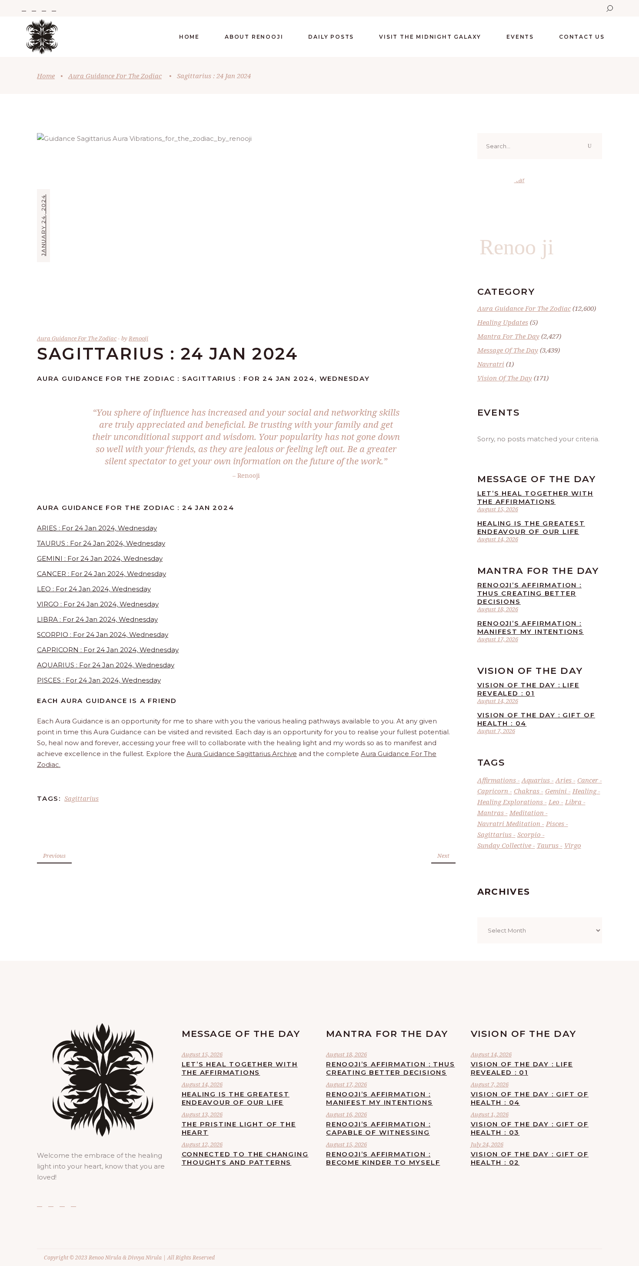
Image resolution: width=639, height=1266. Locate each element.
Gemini (556, 790)
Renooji (138, 338)
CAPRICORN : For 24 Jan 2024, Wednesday (108, 650)
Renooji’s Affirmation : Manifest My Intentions (530, 627)
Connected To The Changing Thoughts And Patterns (245, 1158)
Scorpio (529, 834)
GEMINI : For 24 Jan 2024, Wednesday (100, 558)
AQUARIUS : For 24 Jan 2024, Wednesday (105, 665)
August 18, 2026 (497, 609)
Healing (584, 790)
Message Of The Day (507, 350)
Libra (573, 801)
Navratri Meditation (508, 823)
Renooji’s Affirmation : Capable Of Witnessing (378, 1128)
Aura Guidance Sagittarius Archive (241, 754)
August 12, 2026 (202, 1144)
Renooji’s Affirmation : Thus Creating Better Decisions (529, 593)
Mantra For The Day (508, 336)
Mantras (490, 812)
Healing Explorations (510, 801)
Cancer (587, 780)
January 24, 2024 (43, 225)
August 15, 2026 (497, 509)
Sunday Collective (504, 845)
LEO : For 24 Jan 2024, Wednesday (94, 589)
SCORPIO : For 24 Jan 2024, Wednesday (102, 634)
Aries (564, 780)
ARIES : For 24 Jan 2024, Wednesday (97, 528)
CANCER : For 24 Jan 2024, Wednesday (101, 574)
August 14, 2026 (497, 539)
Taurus (548, 845)
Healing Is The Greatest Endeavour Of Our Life (531, 527)
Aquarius (536, 780)
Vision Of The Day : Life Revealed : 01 (528, 689)
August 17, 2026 (497, 639)
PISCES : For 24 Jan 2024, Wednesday (99, 680)
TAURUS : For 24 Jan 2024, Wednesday (101, 543)
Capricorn (492, 790)
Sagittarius (81, 798)
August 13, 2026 (202, 1114)
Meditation (526, 812)
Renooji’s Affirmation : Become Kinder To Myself (383, 1158)
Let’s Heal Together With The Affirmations (535, 497)
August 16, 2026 (346, 1114)
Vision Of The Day (504, 377)
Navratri (490, 364)
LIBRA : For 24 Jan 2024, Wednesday (97, 619)
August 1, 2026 (490, 1114)
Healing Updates (502, 322)
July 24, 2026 (487, 1144)
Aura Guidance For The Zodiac (115, 75)
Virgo (572, 845)
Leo (554, 801)
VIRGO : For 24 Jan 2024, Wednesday (98, 604)
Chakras (526, 790)
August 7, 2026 (496, 731)
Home (46, 75)
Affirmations (496, 780)
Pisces (555, 823)
